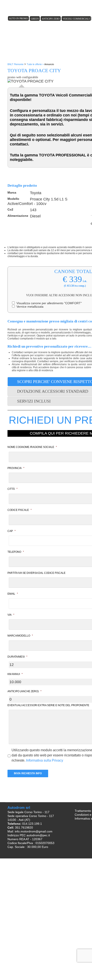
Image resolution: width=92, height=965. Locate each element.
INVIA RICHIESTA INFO (28, 773)
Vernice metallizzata (29, 306)
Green (35, 18)
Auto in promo (18, 18)
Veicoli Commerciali (76, 18)
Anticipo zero (51, 18)
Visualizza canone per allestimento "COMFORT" (48, 303)
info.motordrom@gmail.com (33, 831)
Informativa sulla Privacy (44, 760)
